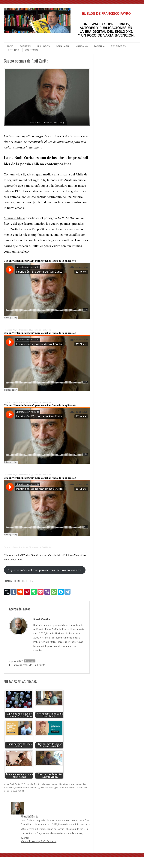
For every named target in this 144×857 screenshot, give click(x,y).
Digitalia (99, 46)
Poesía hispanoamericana (26, 787)
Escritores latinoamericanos (46, 784)
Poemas (44, 787)
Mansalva (82, 46)
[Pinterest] (27, 592)
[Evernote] (34, 592)
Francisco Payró (11, 330)
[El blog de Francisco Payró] (37, 32)
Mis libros (43, 46)
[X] (7, 592)
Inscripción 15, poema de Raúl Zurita (35, 330)
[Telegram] (67, 592)
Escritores (118, 46)
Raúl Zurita (15, 784)
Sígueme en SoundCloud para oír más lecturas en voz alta (44, 570)
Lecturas (13, 50)
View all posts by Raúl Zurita (38, 841)
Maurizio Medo (14, 218)
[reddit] (20, 592)
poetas (80, 787)
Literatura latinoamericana (70, 784)
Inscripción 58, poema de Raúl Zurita (35, 547)
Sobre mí (25, 46)
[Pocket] (41, 592)
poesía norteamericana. (65, 787)
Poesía (11, 787)
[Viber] (47, 592)
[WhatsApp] (54, 592)
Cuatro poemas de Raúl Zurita (28, 665)
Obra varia (62, 46)
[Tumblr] (13, 592)
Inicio (10, 46)
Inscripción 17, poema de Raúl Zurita (35, 402)
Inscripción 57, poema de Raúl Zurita (35, 475)
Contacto (31, 50)
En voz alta (29, 661)
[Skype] (61, 592)
